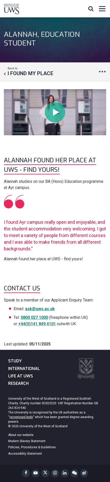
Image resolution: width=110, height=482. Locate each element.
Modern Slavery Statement (27, 441)
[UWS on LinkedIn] (65, 473)
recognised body (21, 417)
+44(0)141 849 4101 (37, 323)
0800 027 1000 (34, 317)
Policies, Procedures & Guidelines (32, 447)
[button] (90, 8)
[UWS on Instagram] (55, 473)
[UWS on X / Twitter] (45, 473)
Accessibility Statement (25, 453)
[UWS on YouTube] (35, 473)
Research (18, 383)
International (24, 368)
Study (15, 361)
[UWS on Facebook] (26, 473)
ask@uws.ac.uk (40, 308)
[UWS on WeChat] (74, 473)
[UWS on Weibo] (84, 473)
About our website (21, 435)
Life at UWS (20, 376)
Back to (30, 71)
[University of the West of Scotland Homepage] (11, 10)
